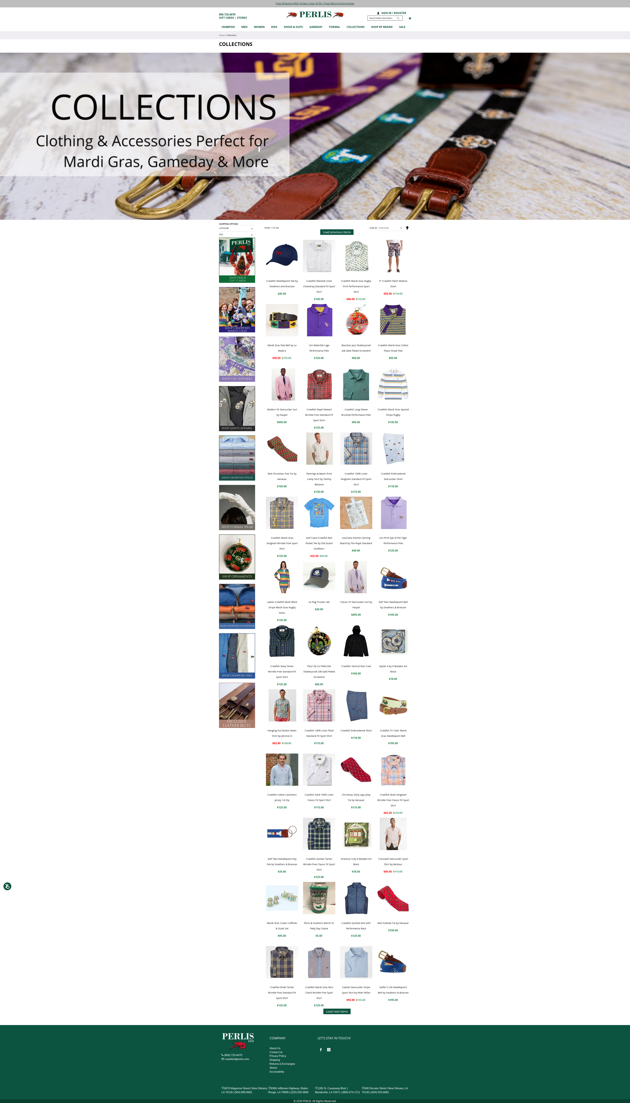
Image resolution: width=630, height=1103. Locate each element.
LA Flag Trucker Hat (319, 602)
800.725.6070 (227, 14)
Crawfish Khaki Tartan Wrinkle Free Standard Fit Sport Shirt (282, 993)
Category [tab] (224, 228)
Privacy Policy (278, 1056)
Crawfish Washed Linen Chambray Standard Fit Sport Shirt (319, 286)
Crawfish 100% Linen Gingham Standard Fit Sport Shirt (356, 479)
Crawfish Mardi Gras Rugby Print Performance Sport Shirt (356, 286)
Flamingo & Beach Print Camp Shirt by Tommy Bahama (319, 479)
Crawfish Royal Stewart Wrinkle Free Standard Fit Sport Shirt (319, 415)
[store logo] (315, 14)
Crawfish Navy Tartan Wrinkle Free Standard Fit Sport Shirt (282, 672)
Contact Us (276, 1052)
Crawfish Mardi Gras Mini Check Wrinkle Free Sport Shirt (319, 993)
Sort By (374, 228)
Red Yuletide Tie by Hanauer (393, 923)
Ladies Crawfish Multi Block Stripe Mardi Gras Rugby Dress (282, 607)
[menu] (315, 27)
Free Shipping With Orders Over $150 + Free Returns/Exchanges (315, 3)
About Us (275, 1048)
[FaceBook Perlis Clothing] (320, 1049)
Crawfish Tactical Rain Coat (356, 666)
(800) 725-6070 (233, 1055)
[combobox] (385, 18)
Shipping (275, 1060)
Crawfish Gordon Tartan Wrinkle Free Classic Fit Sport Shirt (319, 864)
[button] (378, 13)
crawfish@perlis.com (237, 1059)
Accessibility (277, 1071)
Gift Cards (226, 18)
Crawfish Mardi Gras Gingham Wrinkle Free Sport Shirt (282, 543)
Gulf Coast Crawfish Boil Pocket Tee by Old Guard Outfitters (319, 543)
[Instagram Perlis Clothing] (329, 1049)
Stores (242, 18)
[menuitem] (229, 27)
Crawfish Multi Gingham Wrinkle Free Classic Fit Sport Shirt (393, 800)
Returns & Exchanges (282, 1063)
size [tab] (221, 234)
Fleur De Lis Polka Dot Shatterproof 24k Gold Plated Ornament (319, 672)
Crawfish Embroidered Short (356, 730)
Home (222, 35)
